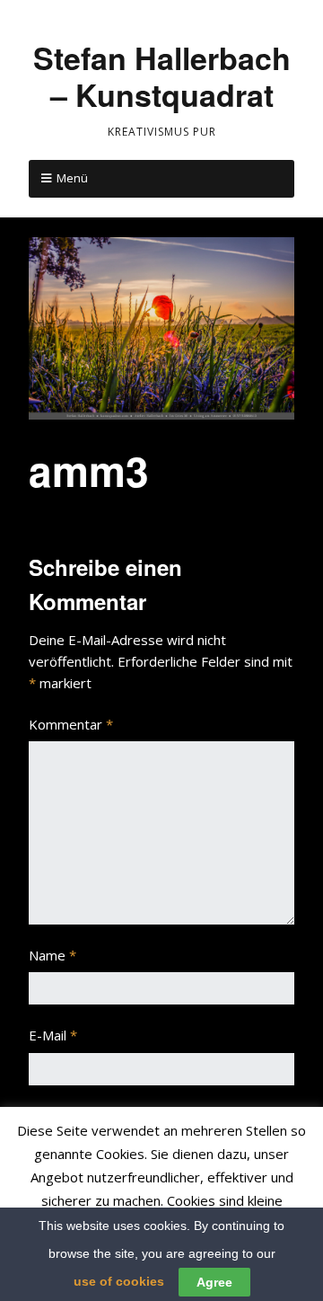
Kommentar (71, 724)
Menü (72, 178)
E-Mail (53, 1035)
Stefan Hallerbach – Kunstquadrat (162, 76)
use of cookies (119, 1281)
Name (52, 955)
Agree (214, 1282)
